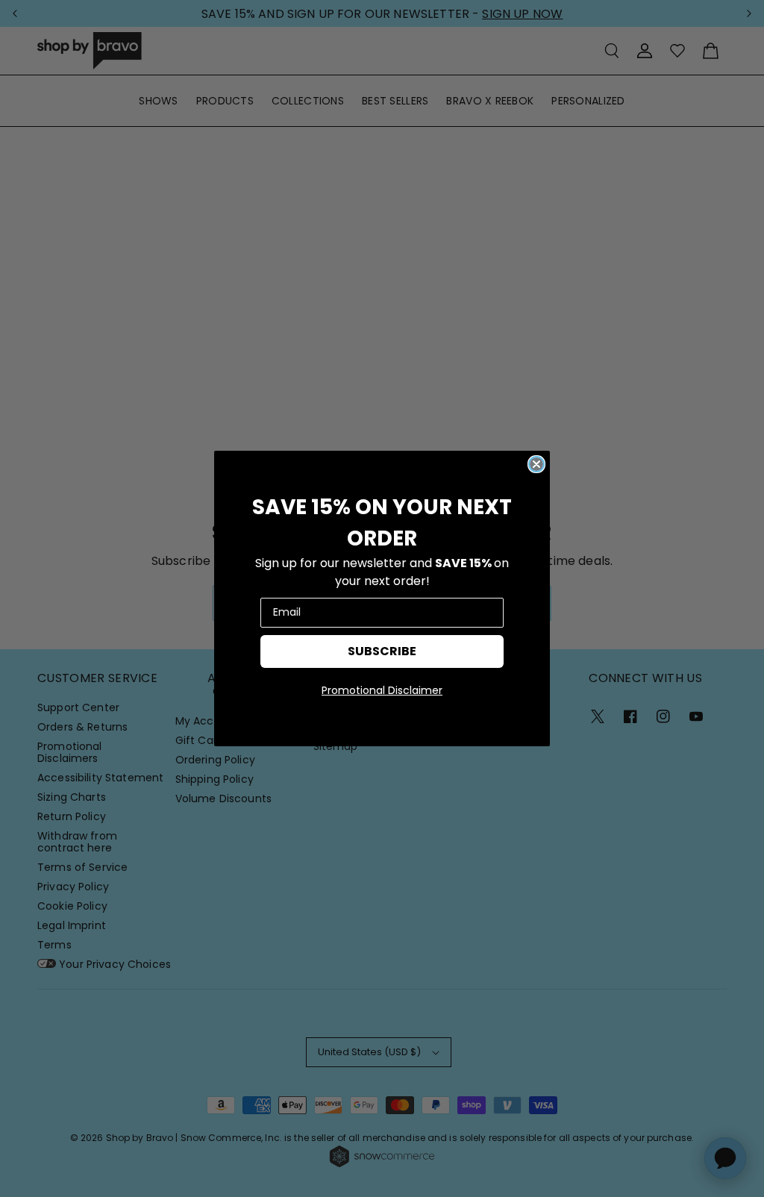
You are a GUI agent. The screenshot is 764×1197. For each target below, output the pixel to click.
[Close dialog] (536, 464)
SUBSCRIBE (382, 651)
